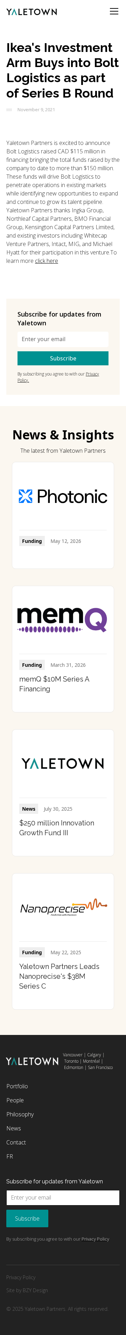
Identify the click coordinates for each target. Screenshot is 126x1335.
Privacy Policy (20, 1277)
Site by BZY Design (27, 1290)
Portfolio (17, 1086)
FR (9, 1156)
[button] (113, 11)
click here (46, 261)
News (13, 1128)
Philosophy (20, 1114)
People (15, 1100)
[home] (31, 11)
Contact (16, 1142)
